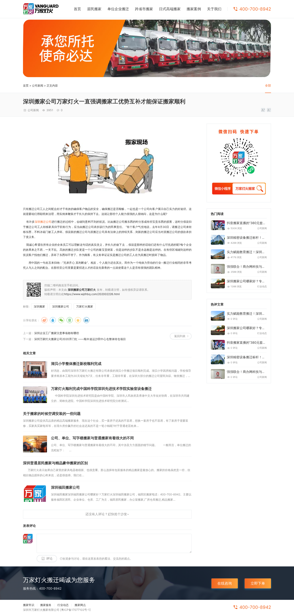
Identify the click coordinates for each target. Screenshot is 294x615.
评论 (49, 558)
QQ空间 (78, 320)
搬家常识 (28, 605)
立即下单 (258, 583)
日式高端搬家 (170, 9)
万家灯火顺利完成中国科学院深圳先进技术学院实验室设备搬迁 (101, 388)
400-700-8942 (255, 9)
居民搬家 (94, 9)
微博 (44, 320)
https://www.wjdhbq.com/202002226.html (92, 294)
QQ (53, 320)
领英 (86, 320)
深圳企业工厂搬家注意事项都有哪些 (56, 333)
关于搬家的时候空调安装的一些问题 (52, 413)
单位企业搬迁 (118, 9)
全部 (268, 85)
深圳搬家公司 (60, 306)
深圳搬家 (39, 306)
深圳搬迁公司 (43, 221)
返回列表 (179, 336)
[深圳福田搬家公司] (35, 493)
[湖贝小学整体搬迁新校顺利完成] (35, 369)
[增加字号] (263, 110)
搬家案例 (194, 9)
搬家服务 (45, 605)
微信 (61, 320)
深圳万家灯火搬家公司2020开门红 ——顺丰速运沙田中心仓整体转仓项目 (80, 339)
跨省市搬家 (144, 9)
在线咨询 (224, 583)
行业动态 (63, 605)
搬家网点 (80, 605)
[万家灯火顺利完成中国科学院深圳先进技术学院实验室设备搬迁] (35, 394)
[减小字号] (269, 110)
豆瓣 (70, 320)
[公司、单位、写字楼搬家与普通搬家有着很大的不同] (35, 444)
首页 (77, 9)
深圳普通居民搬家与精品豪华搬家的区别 (55, 463)
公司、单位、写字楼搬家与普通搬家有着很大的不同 (92, 438)
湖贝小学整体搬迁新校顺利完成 (76, 363)
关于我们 (214, 9)
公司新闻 (37, 85)
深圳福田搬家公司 (65, 487)
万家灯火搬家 (84, 306)
